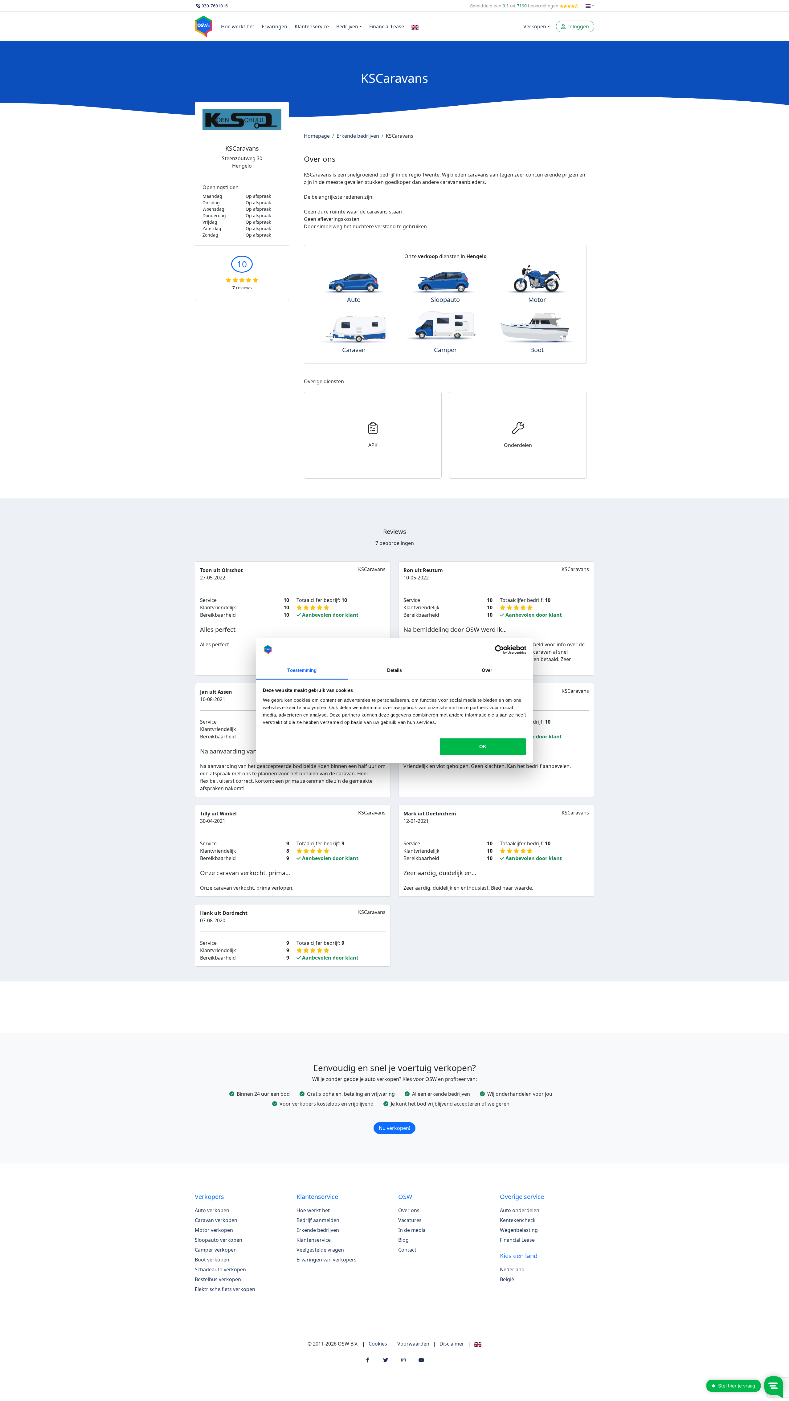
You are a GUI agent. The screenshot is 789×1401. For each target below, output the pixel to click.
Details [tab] (394, 670)
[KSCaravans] (241, 127)
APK (373, 445)
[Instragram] (403, 1360)
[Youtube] (421, 1360)
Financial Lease (386, 26)
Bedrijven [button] (347, 26)
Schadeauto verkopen (220, 1269)
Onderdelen (518, 445)
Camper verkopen (216, 1249)
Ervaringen (274, 26)
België (507, 1279)
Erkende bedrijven (358, 135)
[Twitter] (385, 1360)
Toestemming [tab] (302, 670)
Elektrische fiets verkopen (225, 1289)
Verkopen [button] (534, 26)
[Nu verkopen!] (394, 1120)
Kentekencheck (518, 1220)
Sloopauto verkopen (218, 1240)
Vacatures (410, 1220)
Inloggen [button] (578, 26)
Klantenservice (312, 26)
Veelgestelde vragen (320, 1249)
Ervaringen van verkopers (326, 1259)
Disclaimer (451, 1343)
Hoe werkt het (237, 26)
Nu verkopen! (394, 1128)
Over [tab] (487, 670)
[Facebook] (367, 1360)
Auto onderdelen (519, 1210)
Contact (407, 1249)
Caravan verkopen (216, 1220)
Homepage (317, 135)
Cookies (378, 1343)
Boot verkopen (212, 1259)
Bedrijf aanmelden (317, 1220)
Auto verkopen (212, 1210)
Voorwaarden (413, 1343)
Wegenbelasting (519, 1230)
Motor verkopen (214, 1230)
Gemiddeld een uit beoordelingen (515, 6)
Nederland (512, 1269)
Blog (403, 1240)
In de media (412, 1230)
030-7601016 (215, 6)
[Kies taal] (590, 6)
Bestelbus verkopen (218, 1279)
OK (482, 746)
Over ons (408, 1210)
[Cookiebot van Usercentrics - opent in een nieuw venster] (499, 650)
